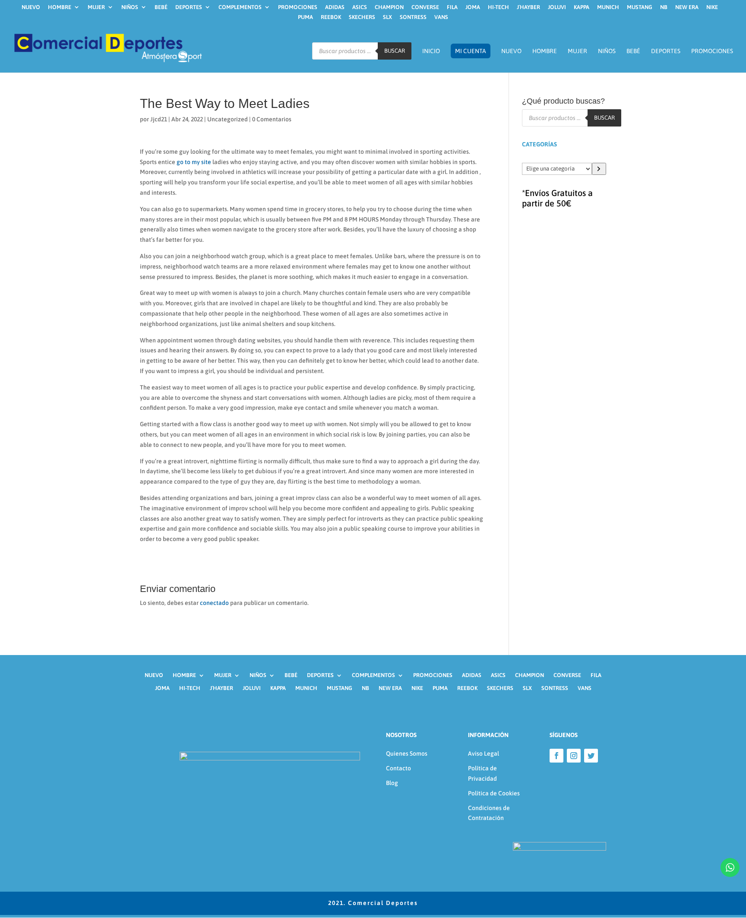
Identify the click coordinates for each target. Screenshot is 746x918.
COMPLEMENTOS (240, 7)
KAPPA (581, 7)
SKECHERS (362, 17)
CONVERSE (425, 7)
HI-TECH (498, 7)
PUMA (305, 17)
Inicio (431, 51)
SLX (387, 17)
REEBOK (331, 17)
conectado (214, 602)
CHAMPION (389, 7)
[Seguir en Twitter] (591, 756)
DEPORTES (188, 7)
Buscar (394, 51)
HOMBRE (59, 7)
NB (663, 7)
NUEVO (31, 7)
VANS (441, 17)
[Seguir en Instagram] (574, 756)
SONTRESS (413, 17)
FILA (452, 7)
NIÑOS (129, 7)
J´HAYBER (528, 7)
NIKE (712, 7)
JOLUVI (557, 7)
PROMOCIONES (297, 7)
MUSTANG (639, 7)
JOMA (472, 7)
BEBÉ (161, 7)
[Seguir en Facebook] (556, 756)
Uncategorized (227, 119)
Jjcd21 (158, 119)
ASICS (359, 7)
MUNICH (608, 7)
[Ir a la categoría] (599, 169)
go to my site (194, 161)
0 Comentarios (271, 119)
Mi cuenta (470, 50)
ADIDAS (335, 7)
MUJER (96, 7)
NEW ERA (687, 7)
